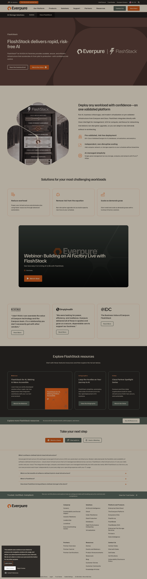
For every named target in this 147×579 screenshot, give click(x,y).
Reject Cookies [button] (21, 568)
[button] (11, 573)
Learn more (8, 563)
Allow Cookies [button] (10, 568)
